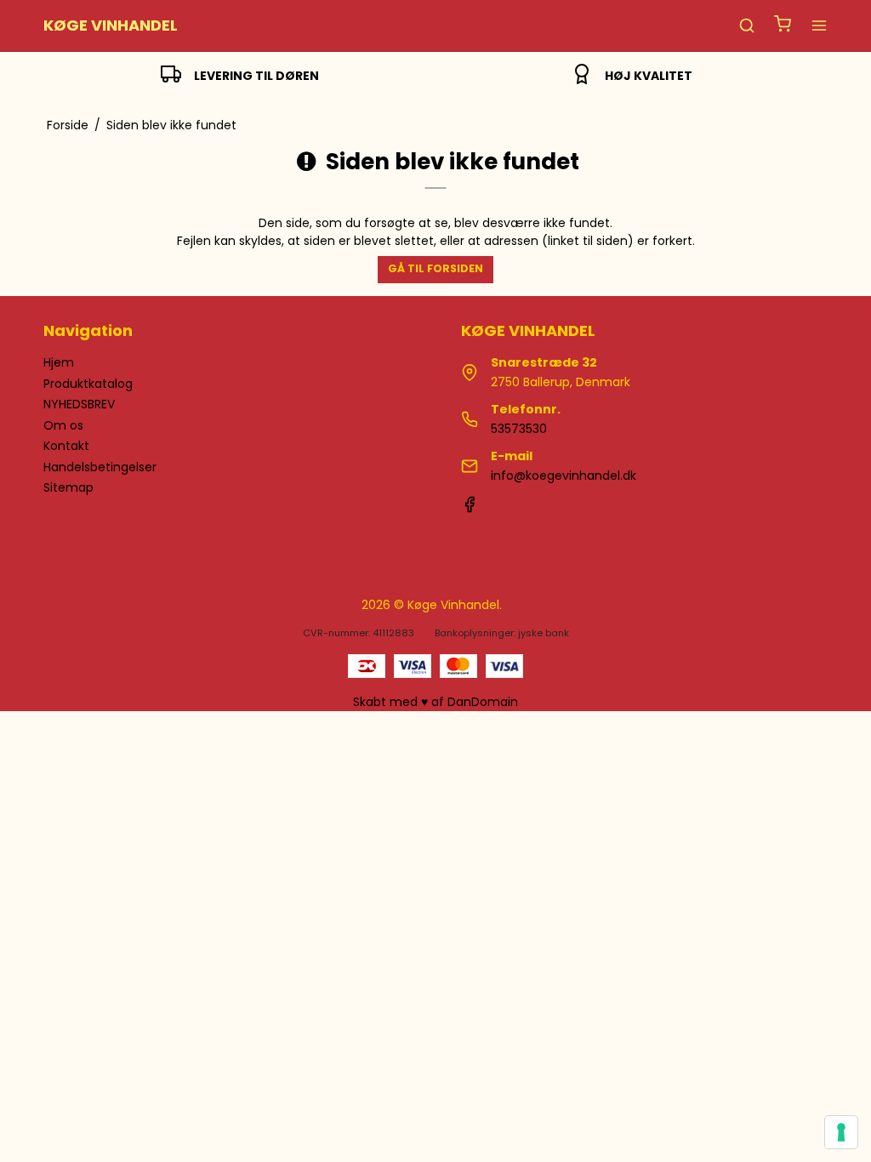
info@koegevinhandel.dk (563, 475)
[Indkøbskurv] (782, 26)
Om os (63, 425)
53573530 (519, 428)
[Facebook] (469, 508)
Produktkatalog (88, 383)
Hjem (58, 362)
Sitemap (68, 487)
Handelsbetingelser (100, 467)
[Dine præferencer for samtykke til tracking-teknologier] (841, 1132)
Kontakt (66, 445)
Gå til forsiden (435, 268)
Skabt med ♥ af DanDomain (435, 701)
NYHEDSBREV (79, 404)
